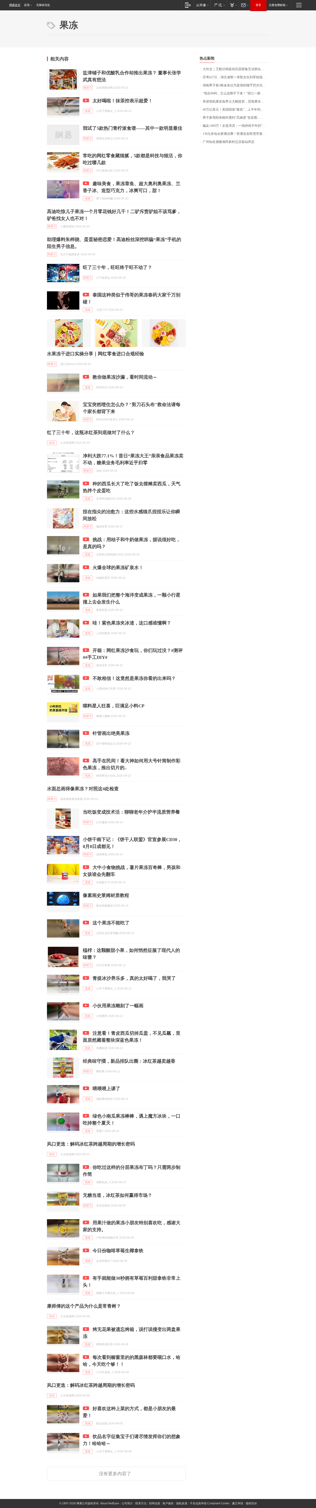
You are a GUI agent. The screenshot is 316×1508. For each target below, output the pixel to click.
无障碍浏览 (43, 5)
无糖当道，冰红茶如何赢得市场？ (117, 1195)
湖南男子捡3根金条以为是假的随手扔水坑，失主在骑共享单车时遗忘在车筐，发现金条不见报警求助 (236, 85)
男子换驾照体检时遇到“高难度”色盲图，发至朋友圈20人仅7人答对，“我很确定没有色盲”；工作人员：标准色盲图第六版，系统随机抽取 (236, 117)
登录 (258, 5)
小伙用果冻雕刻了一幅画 (118, 1005)
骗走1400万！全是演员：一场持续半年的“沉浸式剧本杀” (236, 125)
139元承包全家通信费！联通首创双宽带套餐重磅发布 (236, 134)
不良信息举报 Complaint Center (209, 1503)
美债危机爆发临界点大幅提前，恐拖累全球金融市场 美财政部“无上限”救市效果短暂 (236, 101)
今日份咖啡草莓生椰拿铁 (118, 1250)
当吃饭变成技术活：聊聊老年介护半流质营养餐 (131, 811)
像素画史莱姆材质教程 (106, 895)
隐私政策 (181, 1503)
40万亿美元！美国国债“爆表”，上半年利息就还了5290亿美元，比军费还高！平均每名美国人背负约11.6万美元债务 (236, 109)
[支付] (233, 5)
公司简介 (127, 1503)
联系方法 (140, 1503)
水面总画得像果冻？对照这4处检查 (83, 788)
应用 (27, 5)
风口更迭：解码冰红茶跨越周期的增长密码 (91, 1143)
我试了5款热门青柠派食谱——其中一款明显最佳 (132, 128)
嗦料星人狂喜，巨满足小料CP (113, 705)
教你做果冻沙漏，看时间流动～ (125, 377)
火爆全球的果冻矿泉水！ (118, 567)
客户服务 (168, 1503)
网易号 (88, 87)
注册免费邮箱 (277, 5)
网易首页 (14, 5)
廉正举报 (237, 1503)
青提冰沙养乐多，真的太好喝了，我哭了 (134, 978)
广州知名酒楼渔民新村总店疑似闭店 (228, 142)
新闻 (52, 442)
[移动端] (188, 5)
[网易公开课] (202, 5)
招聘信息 (154, 1503)
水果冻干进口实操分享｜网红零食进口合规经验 (95, 353)
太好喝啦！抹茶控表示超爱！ (123, 100)
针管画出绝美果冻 (111, 733)
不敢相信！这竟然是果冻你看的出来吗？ (134, 678)
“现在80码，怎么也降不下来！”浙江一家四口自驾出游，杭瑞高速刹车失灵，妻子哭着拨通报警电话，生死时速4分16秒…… (236, 93)
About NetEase (109, 1503)
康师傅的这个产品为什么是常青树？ (84, 1306)
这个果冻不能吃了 (111, 922)
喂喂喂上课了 (106, 1088)
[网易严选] (219, 5)
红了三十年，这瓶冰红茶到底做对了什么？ (91, 432)
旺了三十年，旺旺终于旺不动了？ (117, 267)
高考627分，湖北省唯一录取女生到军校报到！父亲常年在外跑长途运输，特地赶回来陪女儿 (236, 77)
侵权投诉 (251, 1503)
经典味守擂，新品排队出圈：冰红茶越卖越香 (129, 1061)
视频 (87, 111)
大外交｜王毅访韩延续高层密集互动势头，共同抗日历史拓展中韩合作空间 (236, 69)
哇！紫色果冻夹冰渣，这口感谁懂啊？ (132, 622)
